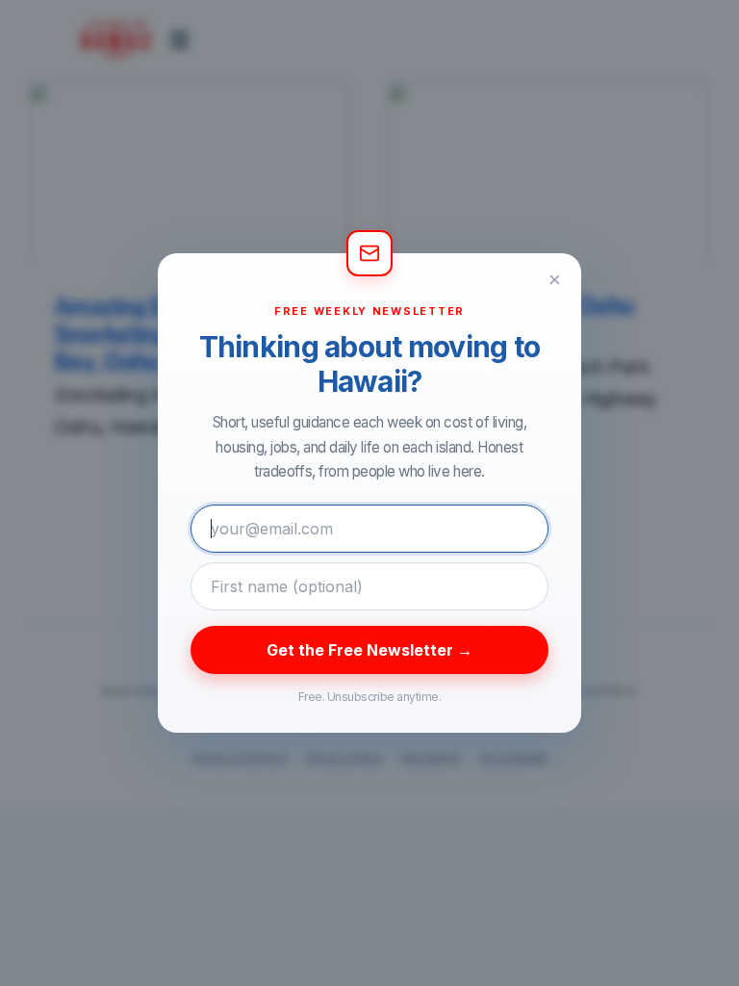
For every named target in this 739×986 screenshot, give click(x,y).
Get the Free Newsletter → (369, 650)
